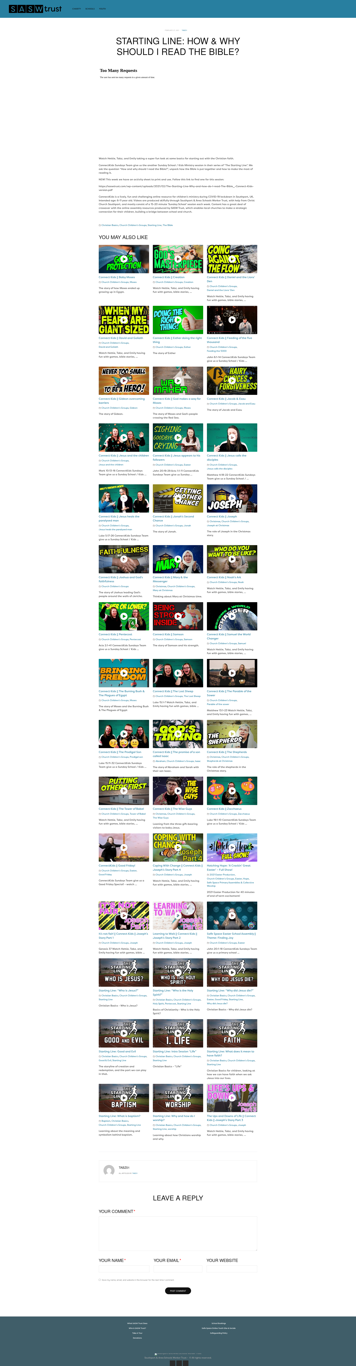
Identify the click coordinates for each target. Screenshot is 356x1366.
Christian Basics (110, 225)
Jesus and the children (111, 464)
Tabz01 (184, 30)
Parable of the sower (218, 704)
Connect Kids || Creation (169, 277)
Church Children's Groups (133, 225)
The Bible (168, 225)
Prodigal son (136, 756)
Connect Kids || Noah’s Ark (224, 577)
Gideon (134, 407)
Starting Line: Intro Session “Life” (174, 1051)
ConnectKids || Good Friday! (117, 865)
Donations (137, 1338)
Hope (246, 878)
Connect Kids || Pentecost (115, 634)
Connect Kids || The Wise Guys (172, 809)
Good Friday (105, 874)
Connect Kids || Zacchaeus (224, 809)
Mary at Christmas (163, 590)
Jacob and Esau (246, 403)
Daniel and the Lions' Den (221, 290)
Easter (187, 464)
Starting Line (155, 225)
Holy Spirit (158, 1003)
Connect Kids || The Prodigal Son (120, 752)
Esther (187, 347)
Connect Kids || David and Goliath (121, 338)
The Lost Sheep (192, 696)
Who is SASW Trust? (137, 1328)
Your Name (112, 1260)
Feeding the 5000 (217, 351)
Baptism (106, 1120)
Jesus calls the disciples (219, 468)
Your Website (222, 1260)
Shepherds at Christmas (220, 761)
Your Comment (117, 1211)
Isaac (198, 761)
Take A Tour (137, 1333)
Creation (188, 282)
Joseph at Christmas (218, 525)
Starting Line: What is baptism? (119, 1116)
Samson (188, 639)
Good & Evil (105, 1060)
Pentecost (135, 639)
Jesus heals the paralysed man (115, 529)
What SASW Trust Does (137, 1323)
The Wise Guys (161, 817)
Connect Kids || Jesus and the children (124, 455)
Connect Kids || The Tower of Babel (121, 809)
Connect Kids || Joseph (222, 516)
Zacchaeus (244, 813)
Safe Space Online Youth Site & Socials (219, 1328)
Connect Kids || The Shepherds (227, 752)
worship (172, 1129)
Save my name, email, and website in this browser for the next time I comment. (138, 1280)
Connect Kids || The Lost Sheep (173, 691)
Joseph (188, 874)
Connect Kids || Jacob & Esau (226, 399)
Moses (133, 282)
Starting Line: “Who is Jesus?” (118, 990)
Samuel (242, 643)
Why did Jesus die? (217, 1003)
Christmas (215, 521)
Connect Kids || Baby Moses (117, 277)
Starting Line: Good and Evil (117, 1051)
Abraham (161, 761)
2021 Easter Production (222, 874)
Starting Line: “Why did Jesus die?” (230, 990)
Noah (241, 582)
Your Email (167, 1260)
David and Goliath (108, 346)
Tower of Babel (138, 813)
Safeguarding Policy (218, 1333)
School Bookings (219, 1323)
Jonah (187, 525)
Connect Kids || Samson (168, 634)
